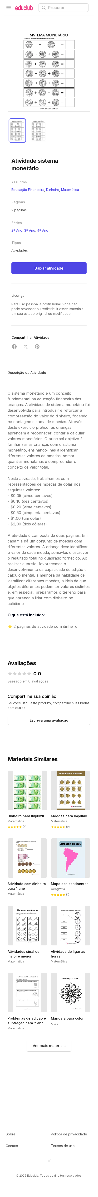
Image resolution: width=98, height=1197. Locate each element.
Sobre (10, 1134)
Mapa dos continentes (69, 884)
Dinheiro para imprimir (26, 816)
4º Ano (42, 230)
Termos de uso (63, 1146)
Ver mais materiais (49, 1045)
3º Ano (29, 230)
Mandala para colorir (68, 1018)
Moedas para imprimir (69, 816)
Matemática (70, 190)
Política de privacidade (69, 1134)
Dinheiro (52, 190)
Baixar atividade (49, 268)
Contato (12, 1146)
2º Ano (16, 230)
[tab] (17, 130)
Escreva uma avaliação (49, 720)
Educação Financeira (27, 190)
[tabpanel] (49, 70)
